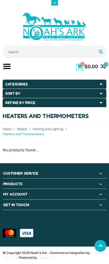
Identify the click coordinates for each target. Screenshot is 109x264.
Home (7, 129)
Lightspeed (46, 258)
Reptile (22, 129)
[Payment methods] (9, 233)
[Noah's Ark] (54, 26)
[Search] (100, 51)
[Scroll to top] (100, 246)
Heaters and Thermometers (23, 134)
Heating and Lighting (48, 129)
